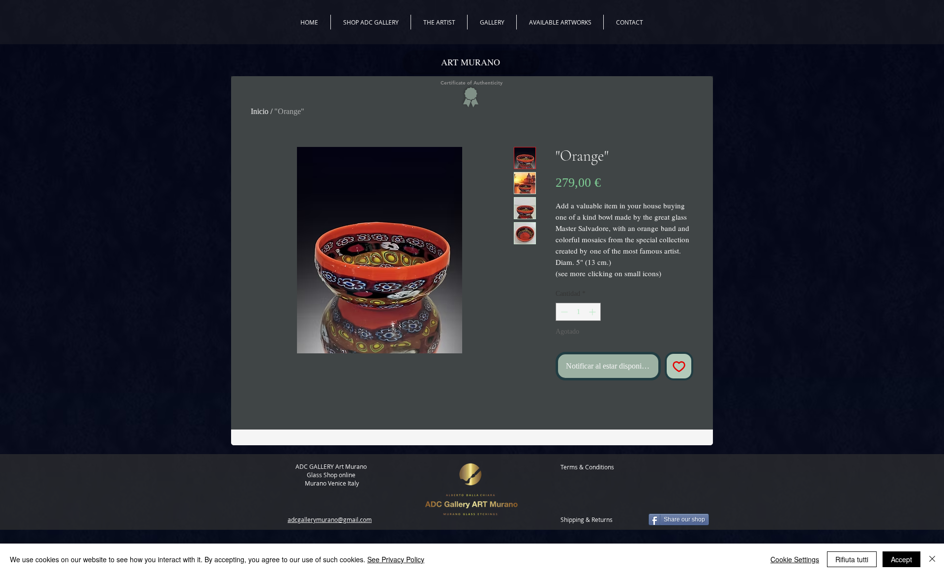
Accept (901, 559)
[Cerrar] (932, 559)
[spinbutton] (578, 311)
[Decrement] (563, 311)
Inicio (259, 111)
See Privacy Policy (395, 559)
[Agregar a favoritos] (679, 366)
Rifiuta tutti (851, 559)
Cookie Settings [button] (794, 559)
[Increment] (593, 311)
